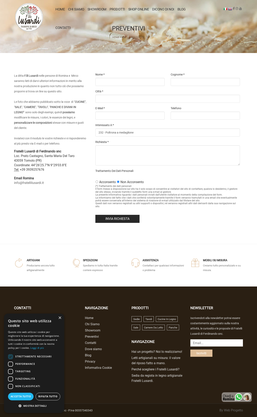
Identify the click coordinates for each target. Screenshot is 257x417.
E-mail (100, 108)
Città (99, 91)
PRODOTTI (117, 9)
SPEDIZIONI (90, 260)
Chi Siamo (76, 9)
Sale (135, 327)
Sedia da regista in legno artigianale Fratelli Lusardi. (157, 378)
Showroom (97, 9)
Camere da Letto (153, 327)
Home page (119, 37)
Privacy (90, 361)
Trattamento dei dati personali (114, 170)
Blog (181, 9)
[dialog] (34, 363)
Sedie (136, 319)
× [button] (59, 317)
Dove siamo (93, 349)
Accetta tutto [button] (21, 396)
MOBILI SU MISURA (215, 260)
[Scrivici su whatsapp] (237, 397)
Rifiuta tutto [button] (47, 396)
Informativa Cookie (98, 368)
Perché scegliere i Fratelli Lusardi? (155, 369)
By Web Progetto (231, 410)
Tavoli (148, 319)
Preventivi (138, 37)
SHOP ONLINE (138, 9)
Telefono (176, 108)
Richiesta (102, 142)
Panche (173, 327)
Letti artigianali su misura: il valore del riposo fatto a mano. (156, 360)
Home (60, 9)
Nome (100, 74)
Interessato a (104, 125)
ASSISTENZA (151, 260)
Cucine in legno (167, 319)
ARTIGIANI (33, 260)
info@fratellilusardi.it (29, 183)
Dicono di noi (163, 9)
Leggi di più (37, 348)
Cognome (178, 74)
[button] (34, 406)
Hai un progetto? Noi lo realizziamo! (157, 352)
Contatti (62, 28)
